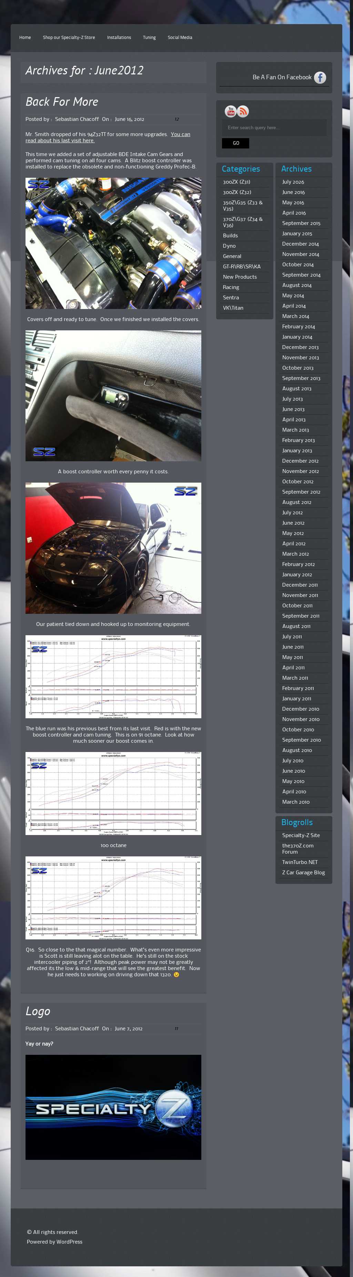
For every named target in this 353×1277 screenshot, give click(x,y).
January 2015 (297, 233)
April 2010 (294, 792)
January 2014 (297, 337)
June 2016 (293, 192)
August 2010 (297, 750)
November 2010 (301, 719)
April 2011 (293, 668)
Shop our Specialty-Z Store (69, 37)
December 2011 (300, 585)
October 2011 (297, 606)
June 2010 (293, 771)
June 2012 (293, 523)
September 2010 (301, 740)
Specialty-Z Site (301, 835)
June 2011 (293, 647)
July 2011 (292, 637)
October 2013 (298, 368)
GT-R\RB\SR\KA (242, 267)
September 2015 (301, 223)
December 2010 (300, 709)
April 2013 (294, 420)
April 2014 (294, 306)
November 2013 (300, 358)
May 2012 (293, 533)
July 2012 (292, 513)
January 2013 (297, 451)
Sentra (231, 298)
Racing (231, 287)
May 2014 (293, 295)
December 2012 (300, 461)
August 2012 (297, 502)
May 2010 (293, 781)
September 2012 (301, 492)
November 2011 (300, 595)
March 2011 (295, 678)
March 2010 (296, 802)
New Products (240, 277)
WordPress (69, 1242)
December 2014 (300, 244)
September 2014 (301, 275)
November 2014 (300, 254)
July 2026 (293, 182)
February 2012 (298, 564)
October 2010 (298, 730)
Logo (38, 1012)
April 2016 (294, 213)
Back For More (62, 103)
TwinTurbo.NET (299, 862)
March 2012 (295, 554)
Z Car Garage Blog (303, 873)
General (232, 256)
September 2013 (301, 378)
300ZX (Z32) (237, 192)
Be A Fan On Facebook (282, 77)
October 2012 (298, 482)
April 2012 (294, 544)
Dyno (229, 246)
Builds (230, 236)
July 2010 (292, 761)
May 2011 (292, 657)
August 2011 (296, 626)
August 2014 (297, 285)
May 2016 (293, 202)
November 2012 (300, 471)
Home (25, 37)
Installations (119, 37)
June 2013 (293, 409)
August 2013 (297, 389)
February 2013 (298, 440)
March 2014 (295, 316)
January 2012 (297, 575)
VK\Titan (233, 308)
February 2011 (298, 688)
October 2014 (298, 264)
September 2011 (301, 616)
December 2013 (300, 347)
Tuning (149, 37)
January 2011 (296, 699)
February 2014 (298, 327)
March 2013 (295, 430)
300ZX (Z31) (237, 182)
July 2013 (292, 399)
